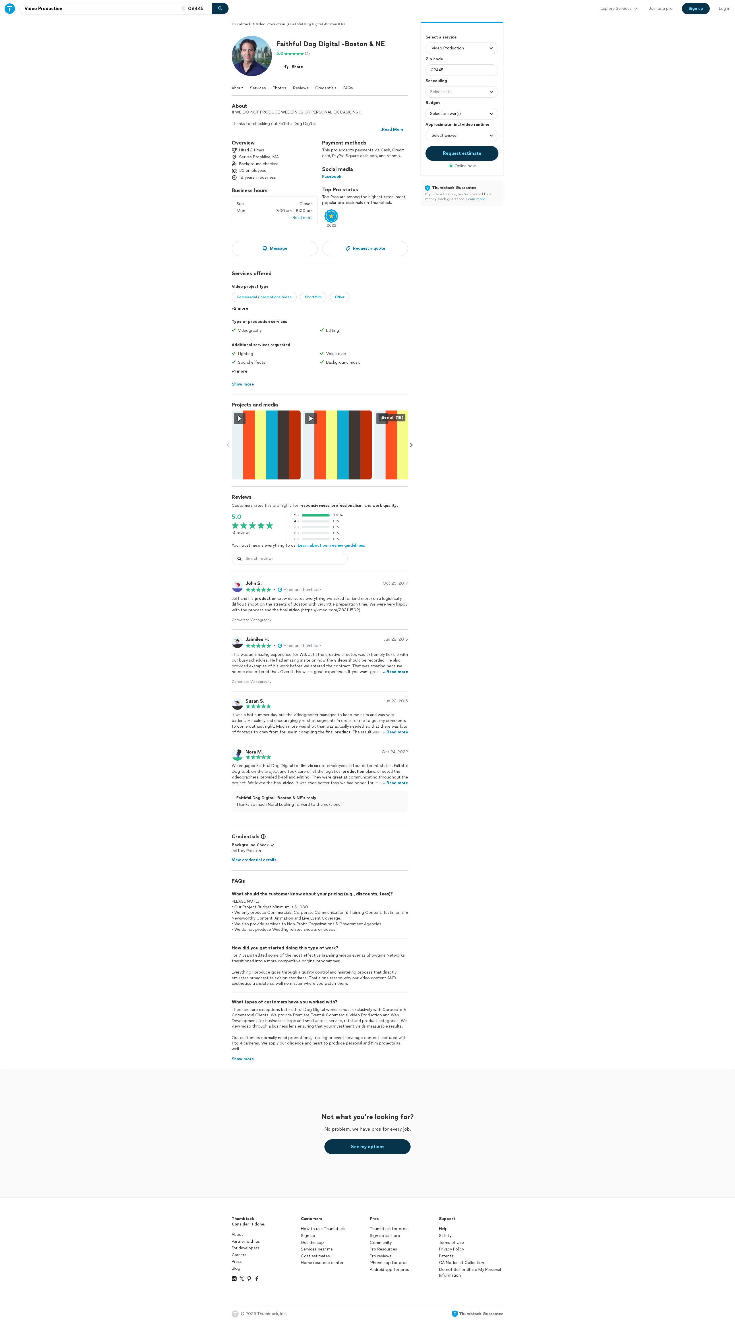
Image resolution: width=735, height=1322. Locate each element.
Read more (303, 217)
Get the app (312, 1242)
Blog (236, 1268)
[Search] (220, 8)
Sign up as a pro (385, 1235)
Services (258, 88)
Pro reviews (380, 1256)
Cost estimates (315, 1256)
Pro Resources (383, 1249)
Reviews (300, 88)
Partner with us (246, 1241)
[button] (252, 56)
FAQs (348, 88)
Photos (279, 88)
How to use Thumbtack (323, 1228)
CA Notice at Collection (461, 1262)
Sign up (308, 1235)
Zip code (434, 59)
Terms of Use (451, 1242)
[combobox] (99, 8)
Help (443, 1228)
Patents (446, 1256)
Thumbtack (241, 24)
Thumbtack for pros (388, 1228)
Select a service (441, 37)
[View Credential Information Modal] (263, 836)
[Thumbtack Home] (10, 8)
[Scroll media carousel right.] (411, 445)
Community (381, 1242)
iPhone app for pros (388, 1262)
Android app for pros (389, 1269)
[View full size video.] (266, 445)
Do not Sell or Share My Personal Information (470, 1272)
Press (237, 1261)
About (237, 88)
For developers (245, 1248)
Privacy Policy (451, 1249)
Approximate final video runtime (457, 124)
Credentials (325, 88)
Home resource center (322, 1262)
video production (270, 24)
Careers (239, 1254)
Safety (445, 1235)
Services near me (317, 1249)
